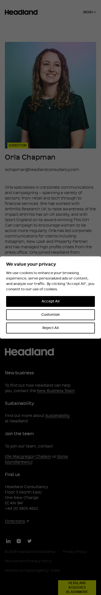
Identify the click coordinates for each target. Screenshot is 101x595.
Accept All (51, 301)
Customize (50, 314)
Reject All (50, 328)
